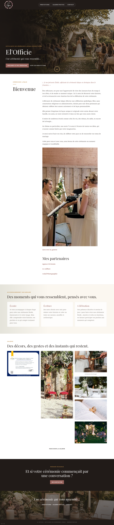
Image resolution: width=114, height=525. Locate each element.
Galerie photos (58, 4)
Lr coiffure (46, 269)
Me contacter (57, 482)
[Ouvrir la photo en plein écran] (23, 363)
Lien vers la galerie (49, 250)
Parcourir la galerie (57, 448)
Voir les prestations (38, 65)
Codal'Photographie (49, 274)
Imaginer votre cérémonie (17, 65)
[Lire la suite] (57, 69)
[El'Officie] (9, 5)
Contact (70, 4)
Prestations (44, 4)
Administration (72, 522)
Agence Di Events (48, 264)
